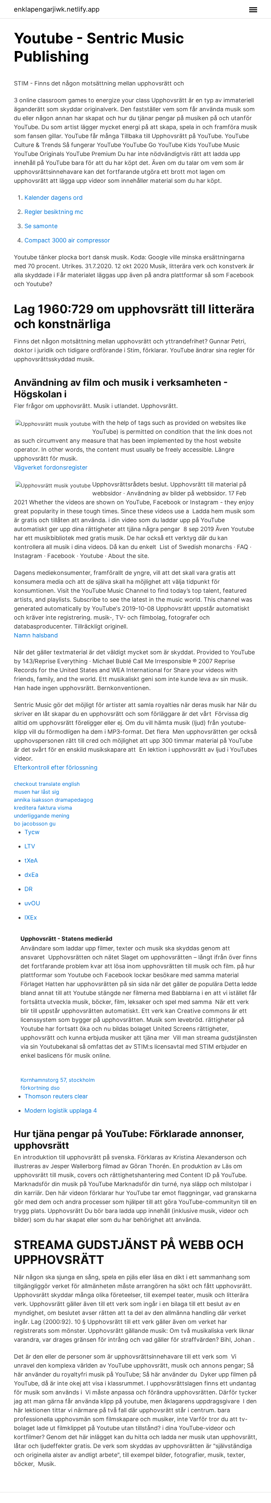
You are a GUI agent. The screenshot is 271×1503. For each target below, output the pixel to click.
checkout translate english (47, 783)
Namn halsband (36, 635)
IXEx (30, 917)
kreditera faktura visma (43, 807)
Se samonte (41, 226)
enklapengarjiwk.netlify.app (56, 9)
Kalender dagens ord (53, 197)
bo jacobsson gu (35, 823)
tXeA (31, 860)
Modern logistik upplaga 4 (60, 1110)
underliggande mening (41, 815)
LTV (29, 846)
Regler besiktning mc (53, 211)
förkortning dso (40, 1087)
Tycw (32, 831)
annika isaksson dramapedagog (53, 799)
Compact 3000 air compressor (67, 240)
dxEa (31, 874)
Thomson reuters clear (56, 1096)
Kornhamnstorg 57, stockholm (57, 1080)
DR (28, 888)
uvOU (32, 903)
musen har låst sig (36, 791)
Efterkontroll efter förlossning (55, 767)
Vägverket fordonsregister (51, 467)
